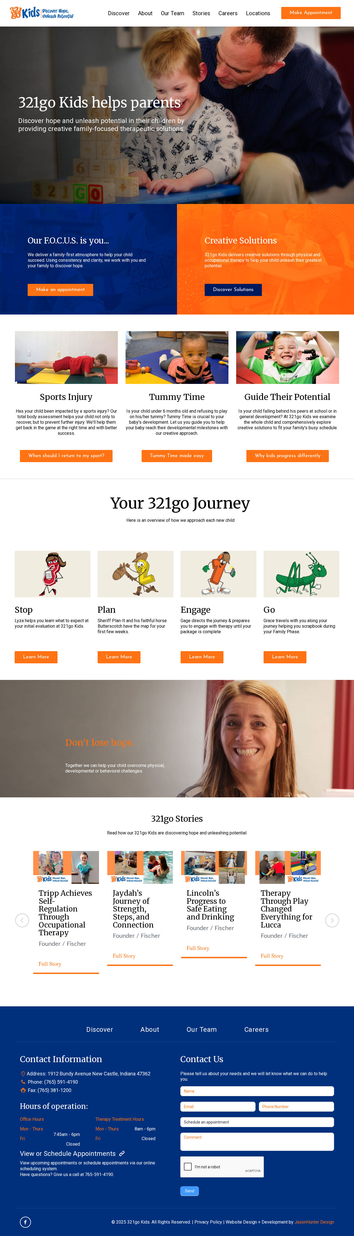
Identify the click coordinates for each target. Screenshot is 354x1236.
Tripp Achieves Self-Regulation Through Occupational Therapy (65, 913)
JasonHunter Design (314, 1222)
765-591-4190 (99, 1174)
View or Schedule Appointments (68, 1154)
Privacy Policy (208, 1222)
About (149, 1029)
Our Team (202, 1029)
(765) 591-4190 (61, 1082)
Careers (256, 1029)
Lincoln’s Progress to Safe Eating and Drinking (210, 905)
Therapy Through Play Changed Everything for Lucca (287, 909)
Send (189, 1191)
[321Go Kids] (41, 12)
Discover (99, 1029)
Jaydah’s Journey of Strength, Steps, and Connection (133, 909)
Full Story (50, 963)
